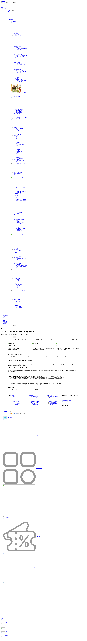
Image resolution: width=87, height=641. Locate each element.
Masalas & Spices (34, 402)
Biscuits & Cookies (53, 401)
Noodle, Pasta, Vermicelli (54, 400)
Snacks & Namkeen (53, 402)
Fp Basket (12, 395)
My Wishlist (15, 400)
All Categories (16, 397)
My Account (15, 404)
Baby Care (51, 404)
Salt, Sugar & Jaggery (35, 401)
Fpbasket (5, 411)
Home (9, 10)
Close (2, 618)
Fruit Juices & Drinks (53, 398)
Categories (10, 19)
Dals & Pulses (34, 398)
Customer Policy (16, 403)
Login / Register (6, 614)
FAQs (14, 402)
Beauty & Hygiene (53, 403)
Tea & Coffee (52, 397)
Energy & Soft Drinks (53, 396)
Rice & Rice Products (35, 397)
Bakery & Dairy (34, 404)
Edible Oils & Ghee (35, 400)
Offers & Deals (16, 401)
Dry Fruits (33, 403)
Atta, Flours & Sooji (35, 396)
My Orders (15, 398)
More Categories (50, 395)
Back (2, 6)
